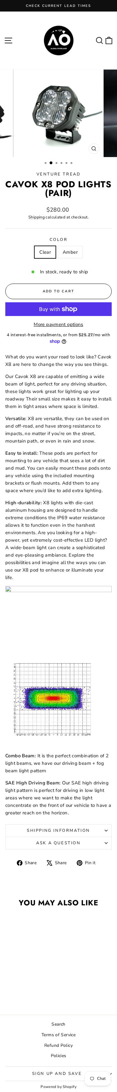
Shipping (36, 217)
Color (59, 239)
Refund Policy (58, 1045)
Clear (45, 252)
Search (58, 1024)
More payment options (58, 324)
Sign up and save (57, 1073)
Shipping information (58, 830)
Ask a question (58, 843)
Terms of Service (58, 1035)
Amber (70, 252)
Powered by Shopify (58, 1086)
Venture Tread (59, 174)
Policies (58, 1056)
